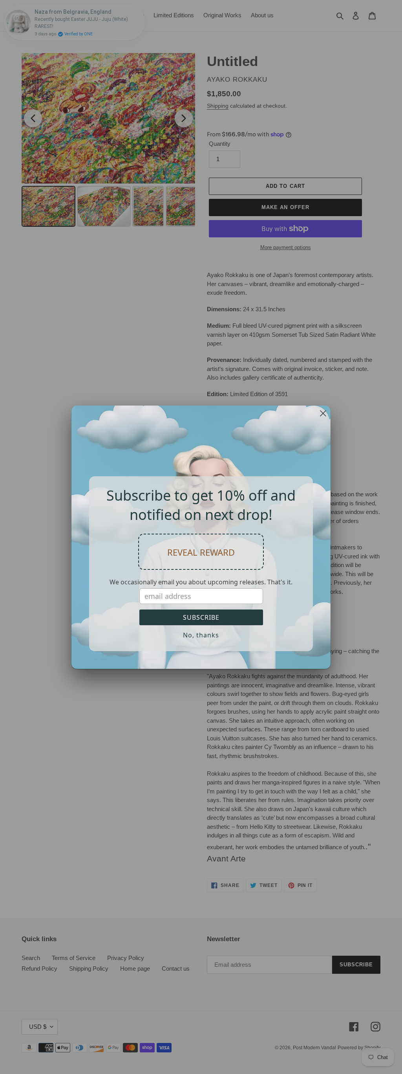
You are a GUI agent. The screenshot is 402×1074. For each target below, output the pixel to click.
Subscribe (201, 617)
